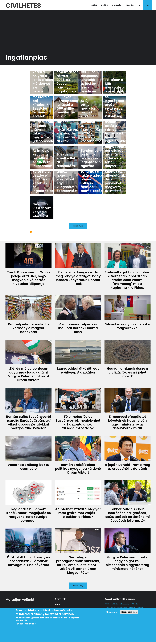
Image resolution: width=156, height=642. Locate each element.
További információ (26, 623)
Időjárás (140, 608)
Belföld (93, 5)
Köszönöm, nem (129, 612)
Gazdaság (116, 5)
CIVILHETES (23, 5)
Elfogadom (111, 612)
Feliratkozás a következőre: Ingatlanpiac (31, 232)
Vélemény (130, 5)
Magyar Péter (122, 608)
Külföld (104, 5)
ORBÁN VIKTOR (111, 608)
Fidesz (132, 608)
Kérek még (78, 226)
